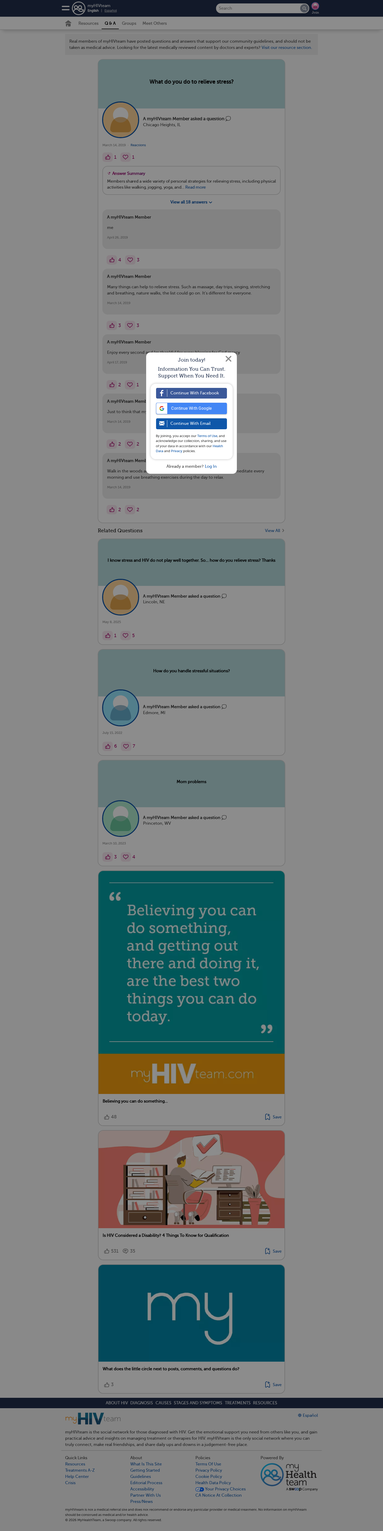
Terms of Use (207, 436)
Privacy (176, 451)
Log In (211, 466)
